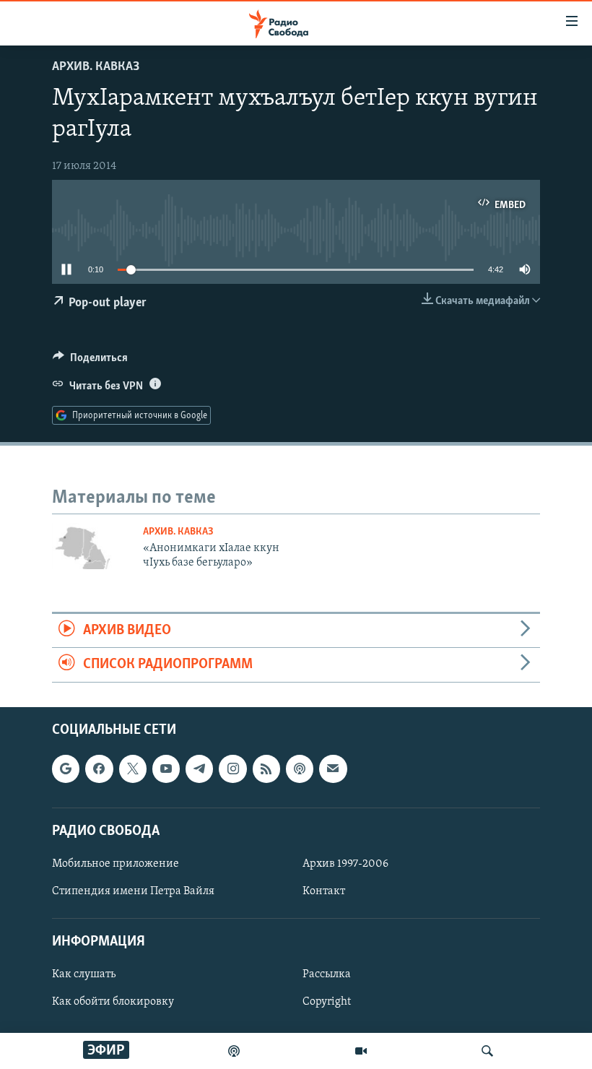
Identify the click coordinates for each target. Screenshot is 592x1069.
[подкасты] (234, 1051)
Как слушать (84, 974)
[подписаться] (333, 768)
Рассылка (326, 974)
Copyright (326, 1002)
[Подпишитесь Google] (65, 768)
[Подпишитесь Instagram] (232, 768)
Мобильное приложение (115, 863)
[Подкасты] (299, 768)
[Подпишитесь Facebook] (99, 768)
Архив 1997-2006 (345, 863)
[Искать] (487, 1051)
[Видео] (361, 1051)
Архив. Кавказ (95, 67)
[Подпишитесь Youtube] (166, 768)
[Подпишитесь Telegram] (199, 768)
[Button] (90, 361)
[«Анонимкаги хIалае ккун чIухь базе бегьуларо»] (93, 546)
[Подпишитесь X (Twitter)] (133, 768)
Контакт (323, 891)
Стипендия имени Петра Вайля (133, 891)
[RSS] (266, 768)
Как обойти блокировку (113, 1002)
